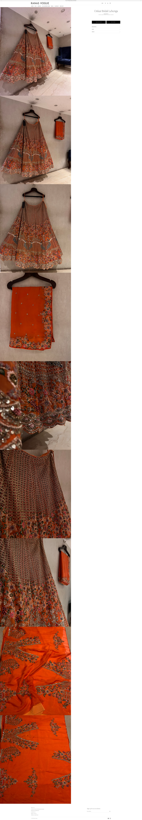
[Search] (105, 3)
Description (94, 26)
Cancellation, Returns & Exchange (37, 809)
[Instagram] (110, 818)
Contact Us (33, 812)
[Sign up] (110, 811)
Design (93, 31)
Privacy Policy (34, 813)
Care (93, 29)
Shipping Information (35, 810)
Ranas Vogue (35, 818)
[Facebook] (108, 818)
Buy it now (113, 22)
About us (32, 807)
